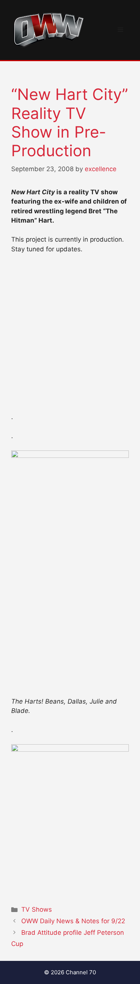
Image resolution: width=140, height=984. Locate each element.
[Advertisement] (70, 336)
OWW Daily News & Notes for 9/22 (73, 921)
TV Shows (36, 909)
